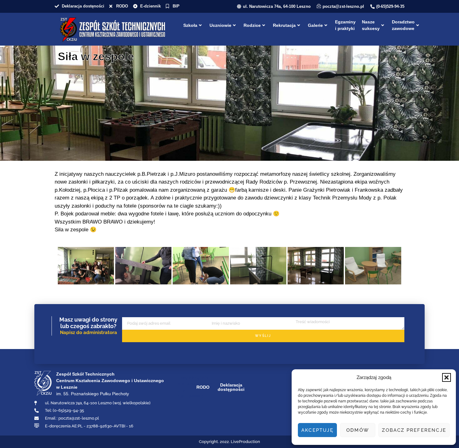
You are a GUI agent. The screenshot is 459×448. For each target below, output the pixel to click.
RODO (203, 387)
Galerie (315, 25)
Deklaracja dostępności (231, 387)
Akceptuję (317, 430)
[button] (446, 377)
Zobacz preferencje (414, 430)
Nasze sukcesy (371, 25)
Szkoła (190, 25)
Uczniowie (220, 25)
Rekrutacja (284, 25)
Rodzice (252, 25)
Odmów (357, 430)
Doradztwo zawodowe (403, 25)
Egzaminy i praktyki (345, 25)
